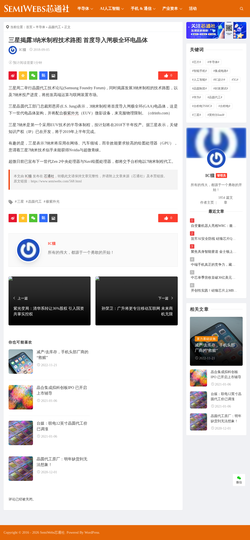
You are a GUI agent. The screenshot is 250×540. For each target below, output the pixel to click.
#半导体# (213, 62)
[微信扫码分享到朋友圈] (33, 75)
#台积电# (224, 106)
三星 (12, 88)
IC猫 (22, 50)
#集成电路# (220, 71)
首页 (29, 27)
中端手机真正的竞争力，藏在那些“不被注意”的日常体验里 (214, 264)
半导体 (83, 8)
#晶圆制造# (199, 88)
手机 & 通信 (141, 8)
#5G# (235, 79)
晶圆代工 (54, 27)
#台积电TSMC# (202, 106)
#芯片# (196, 62)
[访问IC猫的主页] (216, 158)
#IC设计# (219, 79)
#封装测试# (220, 88)
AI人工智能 (110, 8)
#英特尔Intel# (216, 115)
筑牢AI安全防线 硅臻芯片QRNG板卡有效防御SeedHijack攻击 (214, 239)
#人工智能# (199, 79)
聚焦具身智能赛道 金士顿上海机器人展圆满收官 (214, 251)
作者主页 (207, 202)
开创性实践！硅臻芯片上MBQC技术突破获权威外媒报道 (214, 290)
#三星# (196, 115)
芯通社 (49, 176)
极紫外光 (71, 113)
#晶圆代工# (215, 97)
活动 (193, 8)
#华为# (196, 97)
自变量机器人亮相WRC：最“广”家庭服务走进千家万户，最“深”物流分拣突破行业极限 (214, 226)
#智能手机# (199, 71)
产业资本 (170, 8)
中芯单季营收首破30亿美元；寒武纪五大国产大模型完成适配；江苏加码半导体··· (214, 277)
